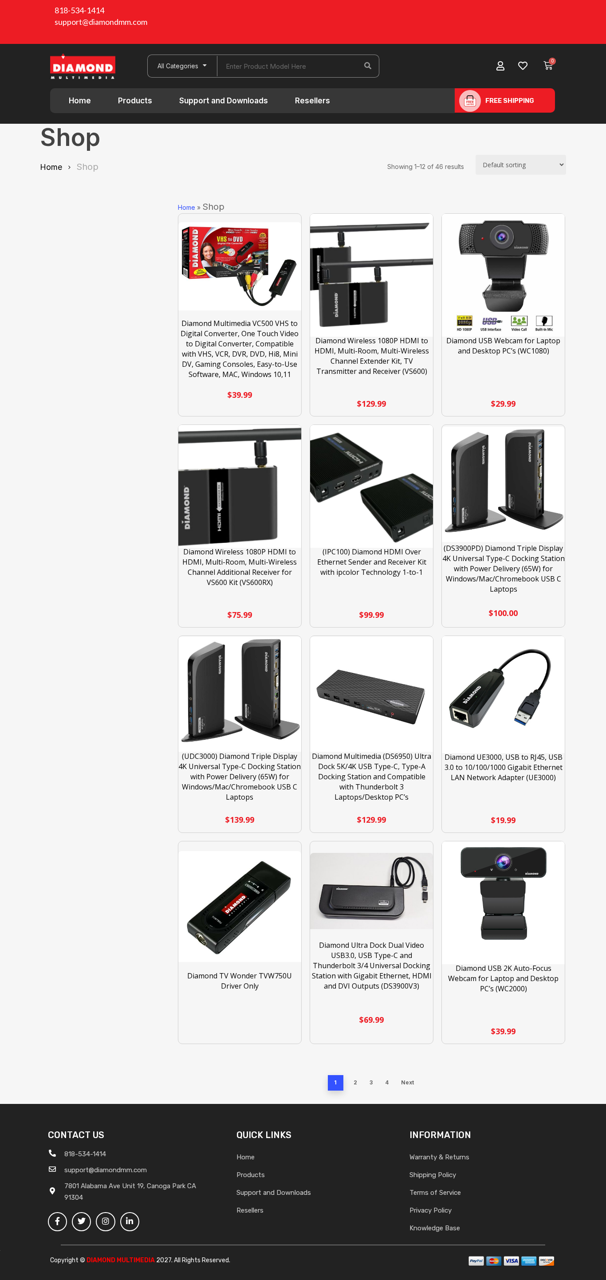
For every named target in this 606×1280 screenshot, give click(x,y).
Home (80, 100)
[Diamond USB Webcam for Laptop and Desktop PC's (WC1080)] (503, 275)
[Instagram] (105, 1221)
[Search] (368, 66)
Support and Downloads (223, 100)
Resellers (312, 100)
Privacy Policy (430, 1210)
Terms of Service (435, 1193)
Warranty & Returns (439, 1157)
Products (135, 100)
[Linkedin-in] (129, 1221)
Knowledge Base (434, 1228)
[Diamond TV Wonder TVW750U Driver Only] (239, 906)
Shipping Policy (432, 1175)
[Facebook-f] (57, 1221)
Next (407, 1082)
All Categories (177, 66)
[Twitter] (81, 1221)
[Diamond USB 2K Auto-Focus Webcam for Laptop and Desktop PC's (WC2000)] (503, 902)
